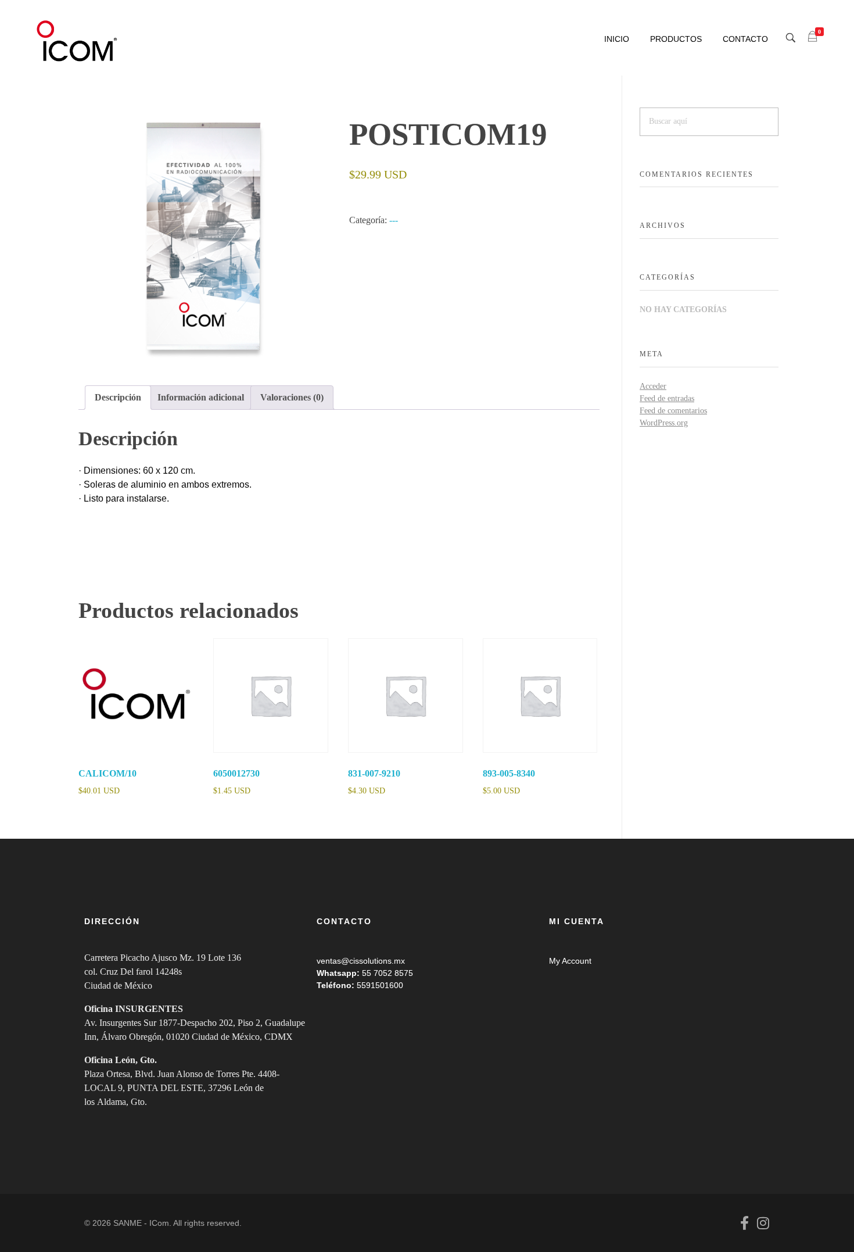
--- (393, 220)
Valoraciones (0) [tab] (292, 397)
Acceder (653, 386)
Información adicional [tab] (200, 397)
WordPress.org (664, 422)
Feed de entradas (667, 398)
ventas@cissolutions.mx (361, 960)
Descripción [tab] (118, 397)
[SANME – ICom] (78, 41)
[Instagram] (763, 1223)
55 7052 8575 (387, 973)
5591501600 (380, 985)
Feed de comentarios (673, 410)
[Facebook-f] (744, 1223)
